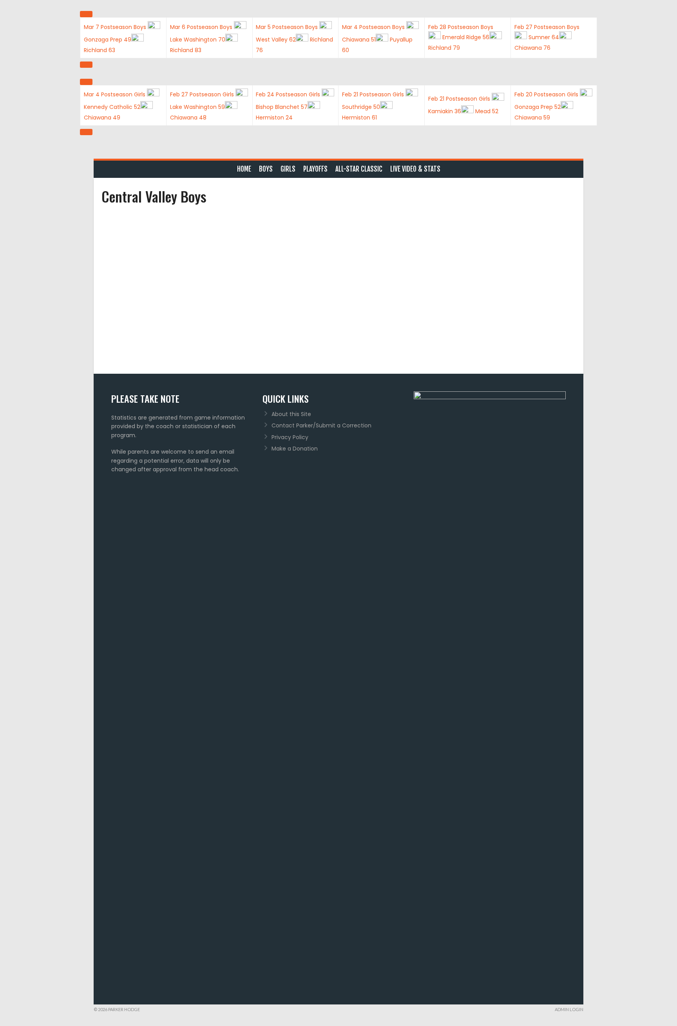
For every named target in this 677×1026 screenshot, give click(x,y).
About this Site (291, 414)
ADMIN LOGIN (569, 1009)
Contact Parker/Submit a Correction (321, 425)
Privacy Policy (290, 437)
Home (244, 169)
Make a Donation (295, 448)
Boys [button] (266, 169)
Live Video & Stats (415, 169)
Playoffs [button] (315, 169)
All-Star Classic (358, 169)
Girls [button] (288, 169)
